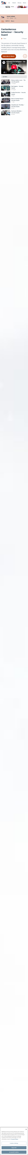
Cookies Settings (14, 1143)
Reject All (14, 1147)
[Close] (26, 1129)
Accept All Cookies (14, 1152)
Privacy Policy (14, 1139)
